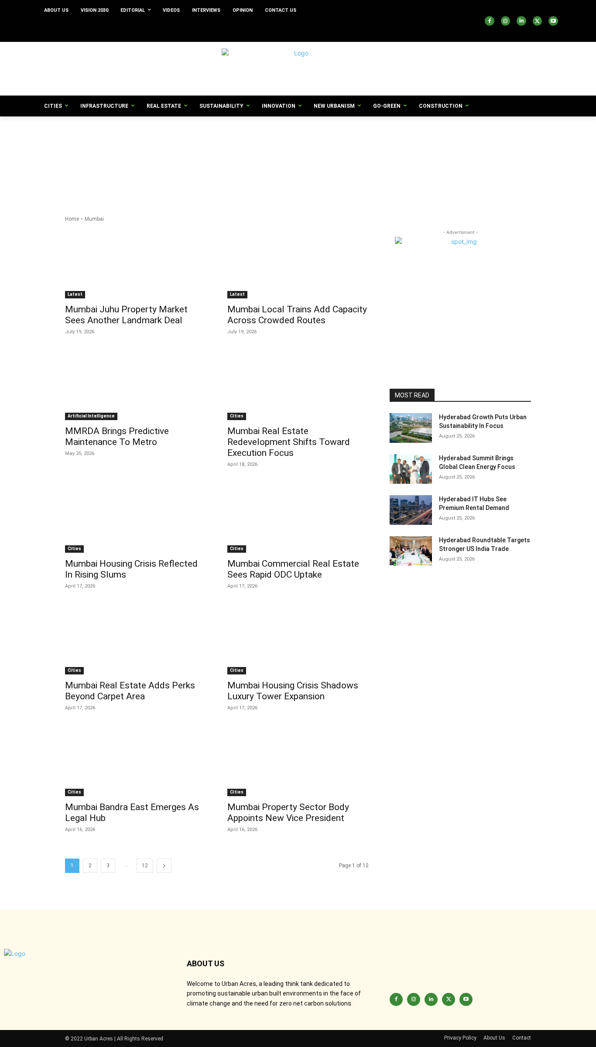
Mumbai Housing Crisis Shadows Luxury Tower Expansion (292, 690)
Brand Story (308, 143)
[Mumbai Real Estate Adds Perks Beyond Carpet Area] (135, 639)
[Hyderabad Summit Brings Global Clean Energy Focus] (411, 469)
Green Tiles (437, 178)
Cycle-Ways (434, 152)
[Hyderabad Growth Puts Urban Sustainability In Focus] (411, 428)
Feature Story (368, 169)
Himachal (226, 187)
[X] (537, 21)
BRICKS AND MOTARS (401, 143)
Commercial (286, 152)
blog (281, 143)
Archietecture (429, 134)
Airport (184, 134)
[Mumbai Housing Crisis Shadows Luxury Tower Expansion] (298, 639)
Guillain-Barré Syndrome (97, 187)
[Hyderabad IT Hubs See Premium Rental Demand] (411, 510)
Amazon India (244, 134)
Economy (410, 161)
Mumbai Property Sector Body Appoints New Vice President (288, 812)
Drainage (266, 161)
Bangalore (199, 143)
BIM (225, 143)
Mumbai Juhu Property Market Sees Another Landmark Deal (126, 314)
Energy (141, 169)
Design (166, 161)
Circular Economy (167, 152)
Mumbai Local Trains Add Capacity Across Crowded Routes (297, 314)
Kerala (189, 195)
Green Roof (364, 178)
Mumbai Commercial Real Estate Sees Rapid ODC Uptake (293, 569)
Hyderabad (343, 187)
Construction (325, 152)
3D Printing (81, 134)
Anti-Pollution (361, 134)
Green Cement (132, 178)
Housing (257, 187)
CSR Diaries (398, 152)
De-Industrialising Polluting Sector (109, 161)
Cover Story (362, 152)
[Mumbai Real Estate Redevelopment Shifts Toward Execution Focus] (298, 384)
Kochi (213, 195)
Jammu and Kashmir (148, 195)
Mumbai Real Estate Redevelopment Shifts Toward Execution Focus (288, 442)
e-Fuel (347, 161)
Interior (77, 195)
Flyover (402, 169)
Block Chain (253, 143)
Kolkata (260, 195)
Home (72, 219)
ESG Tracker (249, 169)
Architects (466, 134)
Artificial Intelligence (92, 143)
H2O (140, 187)
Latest (75, 294)
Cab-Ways (473, 143)
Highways (194, 187)
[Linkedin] (521, 21)
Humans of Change (299, 187)
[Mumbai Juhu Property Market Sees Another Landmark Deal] (135, 263)
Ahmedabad (153, 134)
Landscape (318, 195)
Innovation (488, 187)
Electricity (113, 169)
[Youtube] (553, 21)
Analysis (279, 134)
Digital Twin (233, 161)
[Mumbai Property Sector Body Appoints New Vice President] (298, 760)
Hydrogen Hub (382, 187)
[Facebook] (489, 21)
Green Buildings (87, 178)
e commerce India (309, 161)
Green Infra (284, 178)
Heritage (164, 187)
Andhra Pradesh (317, 134)
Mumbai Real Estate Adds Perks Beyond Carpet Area (130, 690)
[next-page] (164, 866)
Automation (164, 143)
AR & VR (395, 134)
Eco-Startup (376, 161)
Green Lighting (324, 178)
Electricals (81, 169)
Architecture (501, 134)
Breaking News (349, 143)
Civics (204, 152)
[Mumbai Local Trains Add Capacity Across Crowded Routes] (298, 263)
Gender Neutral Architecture (485, 169)
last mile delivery (360, 195)
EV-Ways (282, 169)
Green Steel (400, 178)
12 (145, 865)
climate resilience (241, 152)
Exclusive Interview (322, 169)
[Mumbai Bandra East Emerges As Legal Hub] (135, 760)
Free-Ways (431, 169)
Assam (134, 143)
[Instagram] (505, 21)
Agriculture (116, 134)
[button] (417, 31)
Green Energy (174, 178)
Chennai (127, 152)
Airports (210, 134)
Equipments (211, 169)
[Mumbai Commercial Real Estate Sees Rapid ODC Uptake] (298, 517)
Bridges (444, 143)
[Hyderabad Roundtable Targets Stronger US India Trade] (411, 551)
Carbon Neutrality (89, 152)
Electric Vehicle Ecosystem (462, 161)
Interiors (103, 195)
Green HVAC (248, 178)
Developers (197, 161)
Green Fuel (212, 178)
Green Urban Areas (482, 178)
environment (173, 169)
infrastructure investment (437, 187)
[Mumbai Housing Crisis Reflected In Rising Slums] (135, 517)
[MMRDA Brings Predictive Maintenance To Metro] (135, 384)
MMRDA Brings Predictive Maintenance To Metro (117, 436)
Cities (236, 416)
